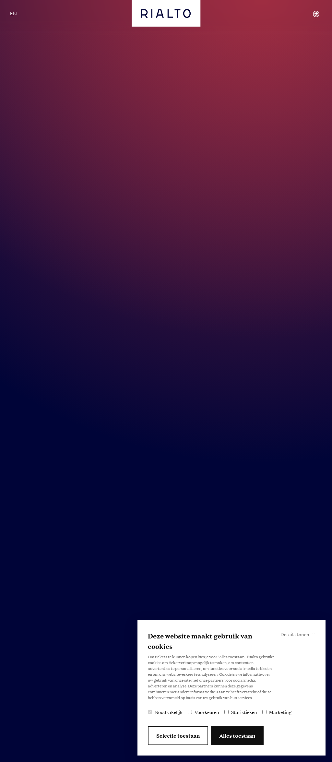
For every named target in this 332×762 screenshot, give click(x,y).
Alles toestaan (237, 735)
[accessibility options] (316, 14)
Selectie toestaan (178, 735)
